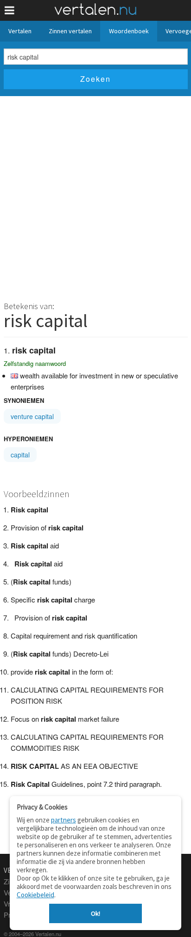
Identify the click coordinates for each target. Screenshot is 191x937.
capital (20, 454)
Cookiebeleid (35, 894)
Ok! (95, 913)
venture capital (32, 416)
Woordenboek (129, 31)
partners (63, 819)
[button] (9, 10)
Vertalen (20, 31)
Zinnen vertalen (70, 31)
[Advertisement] (95, 196)
